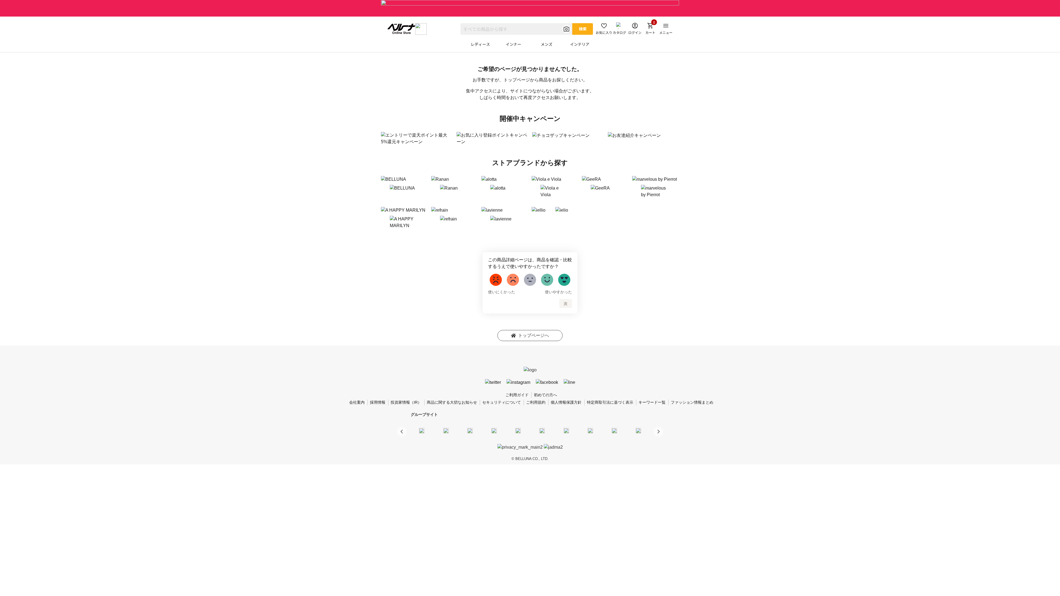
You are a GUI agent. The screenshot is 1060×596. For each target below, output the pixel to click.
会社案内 (357, 402)
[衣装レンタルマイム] (422, 430)
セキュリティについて (501, 402)
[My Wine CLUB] (566, 430)
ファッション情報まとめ (692, 402)
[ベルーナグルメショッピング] (542, 430)
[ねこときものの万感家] (470, 430)
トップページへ (533, 335)
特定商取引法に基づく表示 (610, 402)
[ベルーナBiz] (446, 430)
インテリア (579, 44)
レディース (480, 44)
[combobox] (516, 29)
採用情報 (377, 402)
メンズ (546, 44)
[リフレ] (638, 430)
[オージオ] (590, 430)
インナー (513, 44)
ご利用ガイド (517, 395)
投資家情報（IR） (406, 402)
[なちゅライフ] (614, 430)
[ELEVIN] (494, 430)
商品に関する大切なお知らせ (452, 402)
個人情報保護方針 (566, 402)
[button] (658, 432)
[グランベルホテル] (518, 430)
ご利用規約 (535, 402)
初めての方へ (545, 395)
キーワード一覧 (652, 402)
